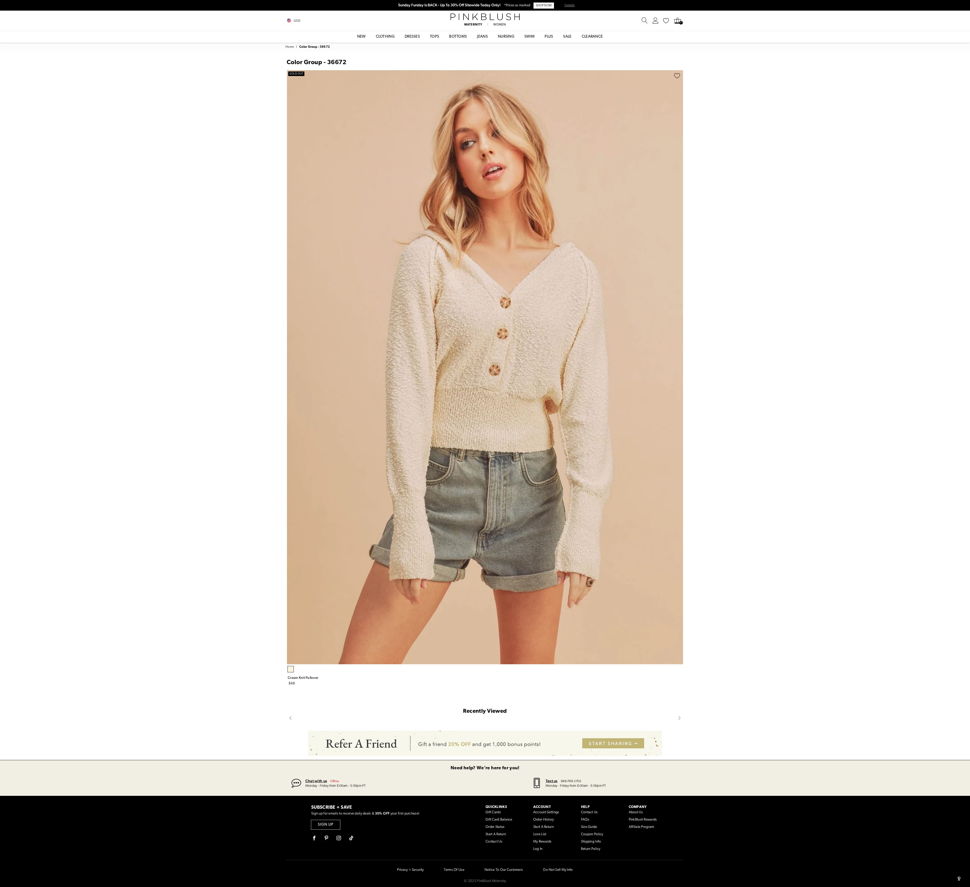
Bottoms (458, 37)
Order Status (495, 827)
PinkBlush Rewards (643, 820)
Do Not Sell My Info (558, 870)
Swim (529, 37)
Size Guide (589, 827)
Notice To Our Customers (503, 870)
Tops (434, 37)
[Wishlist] (666, 20)
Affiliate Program (641, 827)
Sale (567, 37)
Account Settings (546, 812)
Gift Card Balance (499, 820)
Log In (538, 849)
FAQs (585, 820)
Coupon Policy (592, 834)
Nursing (506, 37)
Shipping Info (591, 842)
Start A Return (496, 834)
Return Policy (590, 849)
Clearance (592, 37)
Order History (543, 820)
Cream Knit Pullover (303, 678)
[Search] (644, 20)
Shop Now (544, 5)
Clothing (385, 37)
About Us (636, 812)
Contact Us (494, 842)
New (361, 37)
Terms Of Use (454, 870)
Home (289, 46)
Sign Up (325, 825)
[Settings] (655, 20)
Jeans (482, 37)
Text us (551, 781)
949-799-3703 (571, 781)
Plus (549, 37)
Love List (539, 834)
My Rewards (542, 842)
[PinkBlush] (485, 16)
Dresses (412, 37)
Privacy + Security (410, 870)
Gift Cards (493, 812)
